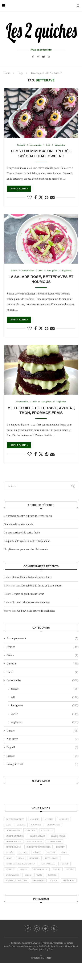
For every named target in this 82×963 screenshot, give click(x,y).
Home (7, 72)
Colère (42, 655)
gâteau (37, 853)
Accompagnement (42, 638)
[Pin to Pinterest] (46, 197)
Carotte (21, 825)
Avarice (42, 646)
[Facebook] (33, 57)
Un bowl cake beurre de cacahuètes (31, 602)
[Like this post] (29, 197)
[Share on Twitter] (41, 197)
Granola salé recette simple (18, 524)
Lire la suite (18, 188)
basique (44, 688)
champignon (53, 825)
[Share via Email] (52, 197)
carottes (36, 825)
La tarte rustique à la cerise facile (22, 532)
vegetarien (38, 880)
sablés (56, 869)
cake (8, 825)
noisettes (34, 858)
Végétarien (44, 722)
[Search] (78, 5)
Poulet (23, 869)
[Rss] (49, 57)
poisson (64, 864)
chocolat (31, 830)
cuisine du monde (15, 836)
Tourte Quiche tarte (16, 880)
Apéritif (49, 819)
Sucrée (44, 714)
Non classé (42, 738)
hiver (64, 853)
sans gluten (12, 875)
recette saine (40, 869)
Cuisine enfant (37, 836)
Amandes (34, 819)
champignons (13, 830)
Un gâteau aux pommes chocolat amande (26, 549)
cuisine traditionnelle (39, 847)
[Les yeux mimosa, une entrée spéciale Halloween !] (41, 113)
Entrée (42, 672)
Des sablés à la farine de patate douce (32, 577)
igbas (21, 858)
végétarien (69, 880)
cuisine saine (54, 841)
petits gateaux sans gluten (20, 864)
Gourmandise (42, 680)
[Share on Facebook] (35, 197)
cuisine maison (13, 841)
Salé (44, 697)
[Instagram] (38, 57)
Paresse (42, 755)
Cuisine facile (58, 836)
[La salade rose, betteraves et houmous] (41, 239)
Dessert (60, 847)
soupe (28, 875)
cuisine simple (13, 847)
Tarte (39, 875)
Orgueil (42, 747)
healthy (51, 853)
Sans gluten (44, 705)
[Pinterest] (43, 57)
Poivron (10, 869)
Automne (64, 819)
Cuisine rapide (34, 841)
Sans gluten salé (42, 764)
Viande (53, 880)
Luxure (42, 730)
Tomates (52, 875)
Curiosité (42, 663)
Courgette (47, 830)
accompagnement (15, 819)
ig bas (9, 858)
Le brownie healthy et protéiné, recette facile (28, 515)
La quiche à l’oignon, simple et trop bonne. (27, 541)
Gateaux (23, 853)
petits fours (51, 858)
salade (70, 869)
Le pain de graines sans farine (28, 593)
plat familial (48, 864)
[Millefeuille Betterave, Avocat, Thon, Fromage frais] (41, 370)
